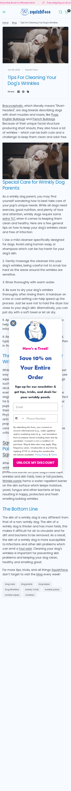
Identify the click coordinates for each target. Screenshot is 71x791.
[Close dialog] (13, 323)
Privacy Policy (41, 455)
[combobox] (19, 418)
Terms (54, 455)
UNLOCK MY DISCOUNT (36, 462)
